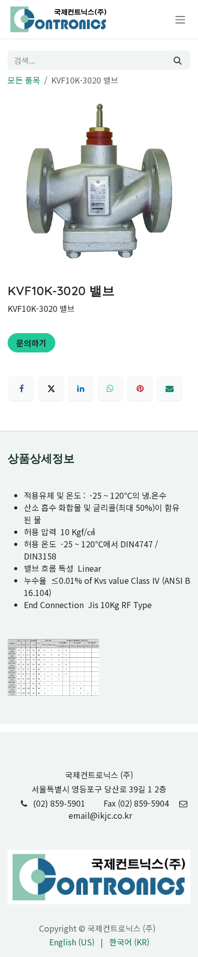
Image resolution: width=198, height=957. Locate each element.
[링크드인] (81, 388)
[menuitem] (71, 941)
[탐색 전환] (180, 19)
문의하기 (31, 343)
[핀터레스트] (140, 388)
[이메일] (169, 388)
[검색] (177, 60)
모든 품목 (24, 80)
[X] (51, 388)
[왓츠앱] (110, 388)
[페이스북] (21, 388)
